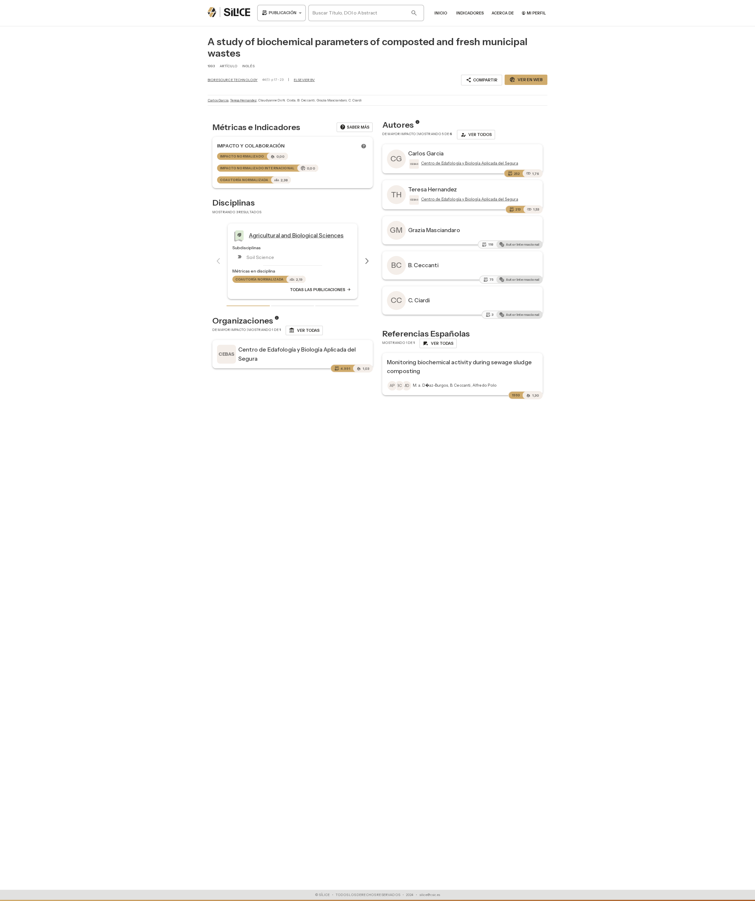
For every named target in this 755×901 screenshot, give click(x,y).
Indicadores (470, 13)
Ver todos (476, 134)
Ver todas (304, 330)
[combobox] (281, 13)
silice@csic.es (429, 895)
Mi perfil (533, 12)
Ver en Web (526, 79)
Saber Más (355, 127)
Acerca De (503, 13)
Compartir (481, 79)
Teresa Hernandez (243, 100)
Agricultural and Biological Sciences (296, 235)
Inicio (440, 13)
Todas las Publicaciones (320, 290)
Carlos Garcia (218, 100)
